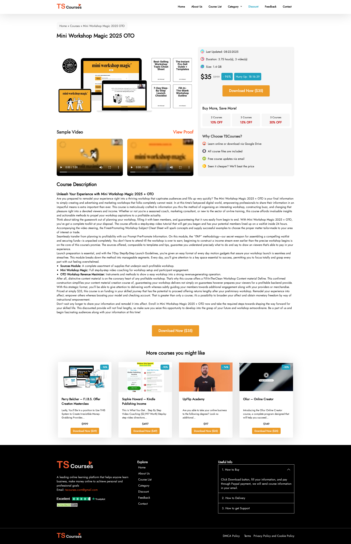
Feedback (270, 7)
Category (235, 7)
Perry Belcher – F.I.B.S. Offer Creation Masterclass (81, 401)
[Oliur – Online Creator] (266, 391)
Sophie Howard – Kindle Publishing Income (138, 401)
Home (181, 7)
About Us (196, 7)
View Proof (183, 132)
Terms (247, 536)
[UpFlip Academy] (206, 391)
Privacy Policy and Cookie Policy (274, 536)
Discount (253, 7)
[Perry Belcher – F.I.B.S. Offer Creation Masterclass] (85, 391)
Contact (287, 7)
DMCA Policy (231, 536)
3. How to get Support (236, 508)
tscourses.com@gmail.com (81, 490)
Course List (215, 7)
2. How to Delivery (233, 498)
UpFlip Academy (193, 399)
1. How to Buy (230, 469)
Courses (75, 26)
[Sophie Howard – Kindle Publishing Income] (145, 391)
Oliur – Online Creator (258, 399)
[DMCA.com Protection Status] (68, 506)
